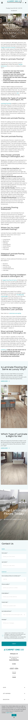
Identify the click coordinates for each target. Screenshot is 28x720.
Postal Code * (5, 602)
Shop (4, 687)
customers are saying (15, 313)
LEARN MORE (4, 381)
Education (6, 699)
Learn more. (9, 712)
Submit (14, 643)
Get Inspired (6, 693)
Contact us (4, 349)
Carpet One (4, 16)
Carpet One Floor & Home (8, 47)
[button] (20, 2)
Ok (14, 715)
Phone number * (6, 584)
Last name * (4, 562)
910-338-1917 (14, 10)
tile (18, 93)
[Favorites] (23, 2)
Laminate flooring (6, 103)
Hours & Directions (14, 660)
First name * (4, 553)
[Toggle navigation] (2, 3)
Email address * (5, 593)
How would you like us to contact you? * (11, 575)
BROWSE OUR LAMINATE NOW (12, 519)
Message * (4, 619)
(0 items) (25, 2)
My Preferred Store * (6, 611)
